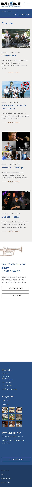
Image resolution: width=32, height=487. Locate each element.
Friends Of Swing (12, 167)
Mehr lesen (14, 72)
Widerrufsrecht (6, 478)
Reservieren (16, 459)
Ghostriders (9, 55)
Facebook (5, 400)
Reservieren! (22, 15)
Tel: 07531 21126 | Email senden (10, 12)
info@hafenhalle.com (9, 389)
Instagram (5, 404)
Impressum (5, 470)
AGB (2, 474)
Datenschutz (5, 482)
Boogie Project (11, 217)
